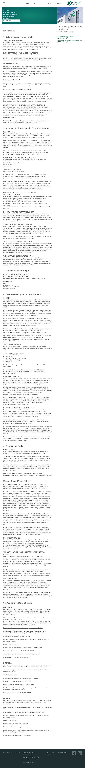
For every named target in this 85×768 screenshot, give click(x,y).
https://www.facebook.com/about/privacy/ (15, 657)
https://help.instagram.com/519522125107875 (17, 681)
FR (58, 3)
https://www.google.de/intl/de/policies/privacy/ (37, 475)
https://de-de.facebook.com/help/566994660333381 (18, 651)
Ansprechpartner (9, 16)
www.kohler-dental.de (29, 762)
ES (60, 3)
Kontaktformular (9, 12)
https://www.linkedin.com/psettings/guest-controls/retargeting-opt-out (24, 712)
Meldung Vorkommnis (10, 14)
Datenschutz (7, 20)
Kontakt (26, 3)
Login (49, 3)
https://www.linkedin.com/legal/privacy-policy (17, 735)
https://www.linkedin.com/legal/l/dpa (14, 723)
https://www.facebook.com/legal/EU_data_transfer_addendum (21, 647)
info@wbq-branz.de (9, 288)
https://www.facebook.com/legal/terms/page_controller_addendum (23, 628)
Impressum (7, 18)
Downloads (51, 752)
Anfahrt (6, 10)
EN (55, 3)
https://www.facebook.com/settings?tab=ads (16, 636)
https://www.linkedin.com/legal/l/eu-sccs (15, 727)
